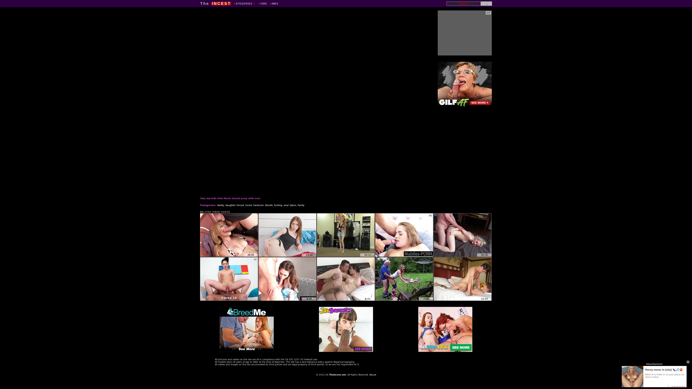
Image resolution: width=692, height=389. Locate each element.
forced (240, 205)
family (301, 205)
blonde (269, 205)
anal (286, 205)
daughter (230, 205)
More (263, 3)
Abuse (372, 375)
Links (274, 3)
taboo (293, 205)
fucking (278, 205)
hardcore (258, 205)
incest (248, 205)
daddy (220, 205)
